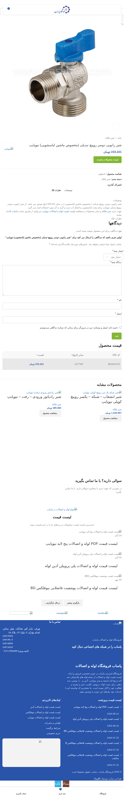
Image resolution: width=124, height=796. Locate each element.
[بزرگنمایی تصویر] (115, 126)
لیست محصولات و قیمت (107, 159)
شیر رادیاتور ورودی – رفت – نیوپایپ (34, 397)
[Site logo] (62, 9)
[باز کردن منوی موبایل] (115, 9)
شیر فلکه (117, 409)
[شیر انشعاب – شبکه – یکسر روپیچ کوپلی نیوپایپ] (102, 392)
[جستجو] (16, 9)
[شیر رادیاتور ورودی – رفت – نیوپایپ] (43, 392)
